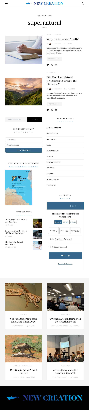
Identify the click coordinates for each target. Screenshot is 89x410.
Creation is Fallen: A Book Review (23, 371)
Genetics (50, 168)
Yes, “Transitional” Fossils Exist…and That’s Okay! (23, 320)
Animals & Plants (54, 128)
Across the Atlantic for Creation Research (65, 371)
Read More (53, 59)
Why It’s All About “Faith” (63, 39)
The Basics (57, 34)
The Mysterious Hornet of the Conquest (16, 221)
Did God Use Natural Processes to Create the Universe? (62, 80)
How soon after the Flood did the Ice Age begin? (16, 232)
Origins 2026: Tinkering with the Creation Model (65, 320)
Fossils (50, 156)
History (50, 174)
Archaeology (52, 133)
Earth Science (53, 151)
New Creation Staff (60, 326)
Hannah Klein (18, 377)
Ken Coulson (57, 44)
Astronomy (51, 139)
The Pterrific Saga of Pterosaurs (14, 243)
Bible (49, 34)
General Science (53, 162)
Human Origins (53, 179)
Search (35, 119)
